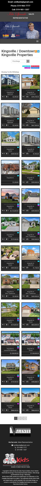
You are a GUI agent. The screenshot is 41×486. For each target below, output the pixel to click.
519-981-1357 (22, 9)
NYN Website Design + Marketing (21, 474)
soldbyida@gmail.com (23, 2)
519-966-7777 (23, 6)
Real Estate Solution (26, 472)
